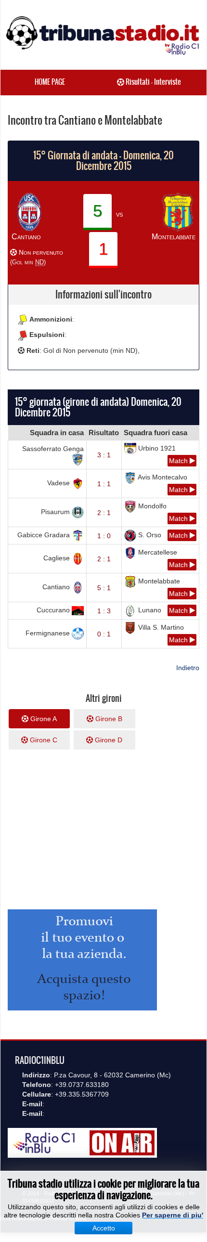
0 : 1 (104, 634)
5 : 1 (104, 588)
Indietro (187, 668)
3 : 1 (104, 455)
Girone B (107, 719)
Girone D (107, 740)
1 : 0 (104, 536)
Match (179, 461)
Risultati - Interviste (152, 81)
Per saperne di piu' (172, 1215)
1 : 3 (104, 611)
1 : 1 (104, 484)
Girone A (42, 719)
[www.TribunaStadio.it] (103, 35)
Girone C (42, 740)
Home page (50, 82)
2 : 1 (104, 513)
